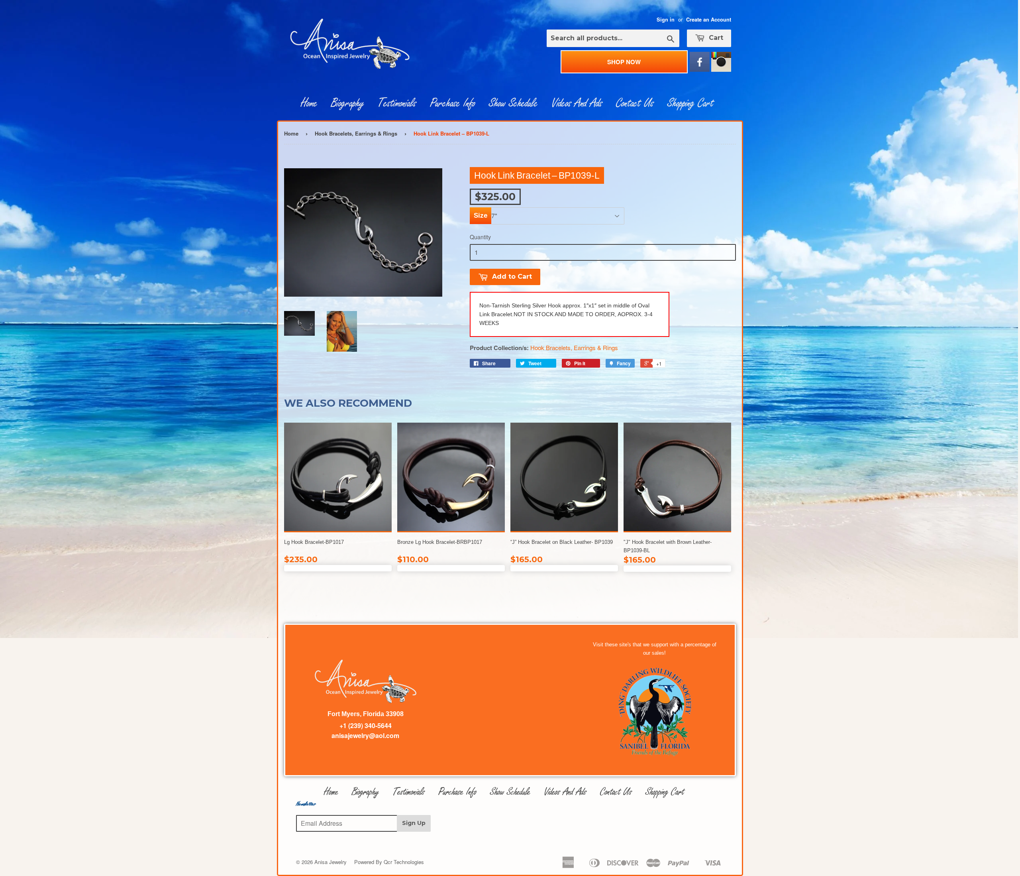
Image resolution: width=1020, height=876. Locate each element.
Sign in (666, 19)
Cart (715, 37)
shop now (624, 61)
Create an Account (708, 19)
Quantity (480, 237)
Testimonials (397, 103)
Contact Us (635, 103)
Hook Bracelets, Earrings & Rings (356, 133)
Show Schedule (513, 103)
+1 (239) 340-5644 (365, 725)
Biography (347, 103)
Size (480, 215)
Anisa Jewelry (330, 862)
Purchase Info (452, 103)
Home (309, 103)
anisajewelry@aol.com (365, 735)
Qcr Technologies (404, 862)
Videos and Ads (576, 103)
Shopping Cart (690, 103)
